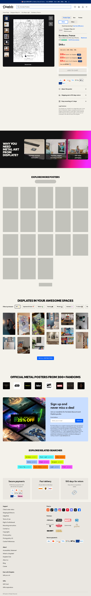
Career (5, 566)
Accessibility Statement (10, 550)
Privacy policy (73, 427)
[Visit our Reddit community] (48, 509)
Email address (54, 417)
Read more (84, 38)
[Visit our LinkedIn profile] (55, 509)
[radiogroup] (73, 17)
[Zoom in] (51, 24)
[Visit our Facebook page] (79, 509)
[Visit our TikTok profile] (51, 509)
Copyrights (6, 532)
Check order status (8, 509)
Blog (4, 563)
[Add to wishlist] (51, 18)
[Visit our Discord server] (71, 509)
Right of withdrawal (9, 522)
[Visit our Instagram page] (59, 509)
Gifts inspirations (8, 587)
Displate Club (7, 557)
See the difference (78, 26)
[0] (75, 7)
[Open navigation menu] (86, 7)
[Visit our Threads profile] (75, 509)
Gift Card (6, 584)
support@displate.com (65, 435)
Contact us (6, 529)
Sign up (79, 420)
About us (5, 560)
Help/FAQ (6, 516)
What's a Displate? (8, 553)
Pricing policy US (8, 538)
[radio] (67, 17)
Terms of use (6, 519)
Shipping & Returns (8, 513)
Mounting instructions (9, 525)
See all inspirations (45, 358)
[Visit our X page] (63, 509)
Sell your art (6, 575)
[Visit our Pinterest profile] (67, 509)
